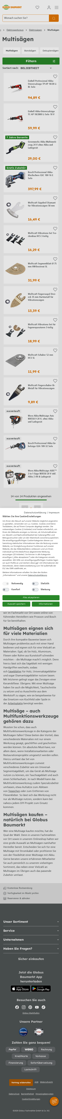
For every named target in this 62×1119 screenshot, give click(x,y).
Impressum (54, 513)
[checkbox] (5, 583)
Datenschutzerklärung (35, 513)
